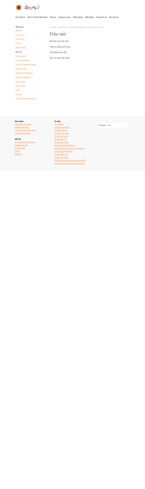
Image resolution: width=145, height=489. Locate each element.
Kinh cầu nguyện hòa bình (26, 64)
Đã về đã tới (20, 17)
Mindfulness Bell (21, 145)
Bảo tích (19, 30)
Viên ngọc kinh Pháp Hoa (26, 98)
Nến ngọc (20, 27)
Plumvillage (58, 124)
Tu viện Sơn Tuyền (61, 157)
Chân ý (18, 43)
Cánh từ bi (20, 39)
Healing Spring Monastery (64, 145)
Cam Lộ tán (20, 35)
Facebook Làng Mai (22, 133)
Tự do (18, 90)
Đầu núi (19, 52)
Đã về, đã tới (20, 47)
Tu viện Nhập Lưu (61, 154)
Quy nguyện (20, 81)
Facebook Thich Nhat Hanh (25, 130)
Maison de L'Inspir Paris (63, 151)
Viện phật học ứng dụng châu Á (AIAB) (69, 163)
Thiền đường (78, 17)
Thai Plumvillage (60, 130)
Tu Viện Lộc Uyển (61, 136)
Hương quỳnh (21, 56)
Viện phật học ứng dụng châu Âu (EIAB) (70, 160)
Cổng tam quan (64, 17)
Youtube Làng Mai (22, 127)
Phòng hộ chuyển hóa (24, 73)
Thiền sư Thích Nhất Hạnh (37, 17)
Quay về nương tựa (23, 77)
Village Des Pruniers (62, 127)
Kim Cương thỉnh (22, 60)
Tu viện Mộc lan (60, 139)
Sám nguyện (20, 86)
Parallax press (20, 148)
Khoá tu (53, 17)
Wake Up (18, 154)
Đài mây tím (114, 17)
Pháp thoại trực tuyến (23, 124)
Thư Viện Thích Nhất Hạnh (25, 142)
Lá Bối (17, 151)
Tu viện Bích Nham (61, 142)
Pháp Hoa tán (21, 69)
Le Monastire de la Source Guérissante (69, 148)
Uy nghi (19, 94)
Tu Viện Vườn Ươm (61, 133)
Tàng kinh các (101, 17)
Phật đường (89, 17)
